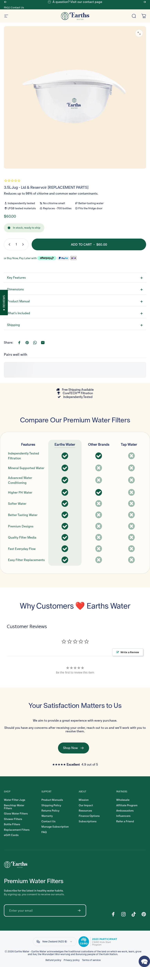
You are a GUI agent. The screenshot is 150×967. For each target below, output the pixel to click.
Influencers (123, 815)
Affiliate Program (127, 805)
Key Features (16, 277)
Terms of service (91, 960)
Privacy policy (72, 960)
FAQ (6, 7)
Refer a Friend (125, 821)
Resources (85, 810)
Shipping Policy (51, 805)
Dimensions (15, 289)
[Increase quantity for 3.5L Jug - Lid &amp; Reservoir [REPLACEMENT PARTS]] (23, 244)
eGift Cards (11, 835)
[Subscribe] (79, 910)
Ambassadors (125, 810)
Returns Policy (50, 810)
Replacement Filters (16, 829)
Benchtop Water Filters (14, 807)
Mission (84, 799)
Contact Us (17, 7)
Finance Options (89, 815)
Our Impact (86, 805)
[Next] (144, 2)
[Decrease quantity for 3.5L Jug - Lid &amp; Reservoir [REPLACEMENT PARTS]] (8, 244)
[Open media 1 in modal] (139, 33)
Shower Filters (13, 819)
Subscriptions (87, 821)
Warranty (47, 815)
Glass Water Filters (16, 813)
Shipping (13, 325)
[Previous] (5, 2)
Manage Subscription (55, 826)
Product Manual (18, 301)
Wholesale (122, 799)
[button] (144, 961)
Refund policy (53, 960)
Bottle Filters (12, 824)
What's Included (18, 313)
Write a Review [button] (130, 652)
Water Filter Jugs (14, 799)
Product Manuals (52, 799)
